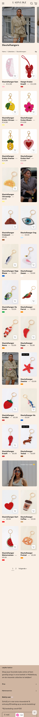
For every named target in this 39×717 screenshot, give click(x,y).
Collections (11, 52)
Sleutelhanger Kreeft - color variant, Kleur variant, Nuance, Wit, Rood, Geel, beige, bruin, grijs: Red (3, 456)
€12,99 (9, 84)
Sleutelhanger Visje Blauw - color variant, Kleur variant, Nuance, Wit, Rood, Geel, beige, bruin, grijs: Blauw (3, 276)
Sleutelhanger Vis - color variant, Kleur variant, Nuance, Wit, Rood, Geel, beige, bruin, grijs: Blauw (22, 420)
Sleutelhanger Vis (28, 415)
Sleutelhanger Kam (10, 82)
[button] (31, 3)
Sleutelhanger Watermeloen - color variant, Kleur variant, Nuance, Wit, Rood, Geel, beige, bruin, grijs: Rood (3, 560)
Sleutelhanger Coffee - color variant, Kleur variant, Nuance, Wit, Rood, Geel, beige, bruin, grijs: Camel (22, 521)
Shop (3, 684)
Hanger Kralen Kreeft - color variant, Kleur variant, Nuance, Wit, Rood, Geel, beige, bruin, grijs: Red (22, 86)
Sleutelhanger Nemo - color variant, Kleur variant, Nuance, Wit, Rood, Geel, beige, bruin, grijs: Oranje (3, 348)
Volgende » (23, 568)
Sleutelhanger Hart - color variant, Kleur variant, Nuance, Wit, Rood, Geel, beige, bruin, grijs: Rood (3, 521)
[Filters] (36, 52)
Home (4, 52)
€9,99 (4, 199)
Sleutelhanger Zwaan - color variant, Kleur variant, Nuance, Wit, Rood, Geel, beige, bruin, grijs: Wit (22, 276)
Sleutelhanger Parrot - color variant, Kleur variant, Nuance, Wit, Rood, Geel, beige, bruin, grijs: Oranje (22, 312)
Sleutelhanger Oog (28, 233)
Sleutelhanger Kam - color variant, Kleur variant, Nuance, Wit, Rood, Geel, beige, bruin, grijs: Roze (3, 86)
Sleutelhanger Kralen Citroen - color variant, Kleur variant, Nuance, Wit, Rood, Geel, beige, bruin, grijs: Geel (3, 125)
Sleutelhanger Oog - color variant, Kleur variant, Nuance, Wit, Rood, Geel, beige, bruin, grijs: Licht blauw (22, 237)
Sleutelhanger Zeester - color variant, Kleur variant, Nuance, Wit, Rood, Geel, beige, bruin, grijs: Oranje (22, 384)
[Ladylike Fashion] (19, 3)
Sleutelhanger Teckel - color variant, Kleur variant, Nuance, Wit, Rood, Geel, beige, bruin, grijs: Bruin (22, 456)
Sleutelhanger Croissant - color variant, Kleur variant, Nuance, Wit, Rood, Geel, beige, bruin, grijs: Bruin (3, 239)
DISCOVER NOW (10, 40)
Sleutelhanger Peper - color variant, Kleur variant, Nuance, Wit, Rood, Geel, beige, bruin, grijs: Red (22, 348)
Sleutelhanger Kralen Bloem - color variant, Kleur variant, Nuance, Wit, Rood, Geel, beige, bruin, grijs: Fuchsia (22, 125)
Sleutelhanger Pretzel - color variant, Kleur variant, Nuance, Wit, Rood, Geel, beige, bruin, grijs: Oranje (22, 557)
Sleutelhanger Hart (10, 517)
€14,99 (5, 122)
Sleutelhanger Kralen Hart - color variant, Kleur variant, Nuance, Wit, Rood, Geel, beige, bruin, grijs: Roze (22, 163)
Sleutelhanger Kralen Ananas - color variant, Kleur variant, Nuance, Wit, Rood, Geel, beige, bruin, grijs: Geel (3, 163)
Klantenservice (7, 690)
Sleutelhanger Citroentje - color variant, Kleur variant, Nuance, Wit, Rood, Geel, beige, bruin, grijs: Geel (3, 201)
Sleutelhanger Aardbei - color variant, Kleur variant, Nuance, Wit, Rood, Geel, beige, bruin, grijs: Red (3, 420)
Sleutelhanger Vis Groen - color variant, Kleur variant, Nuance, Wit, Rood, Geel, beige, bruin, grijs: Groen (3, 312)
